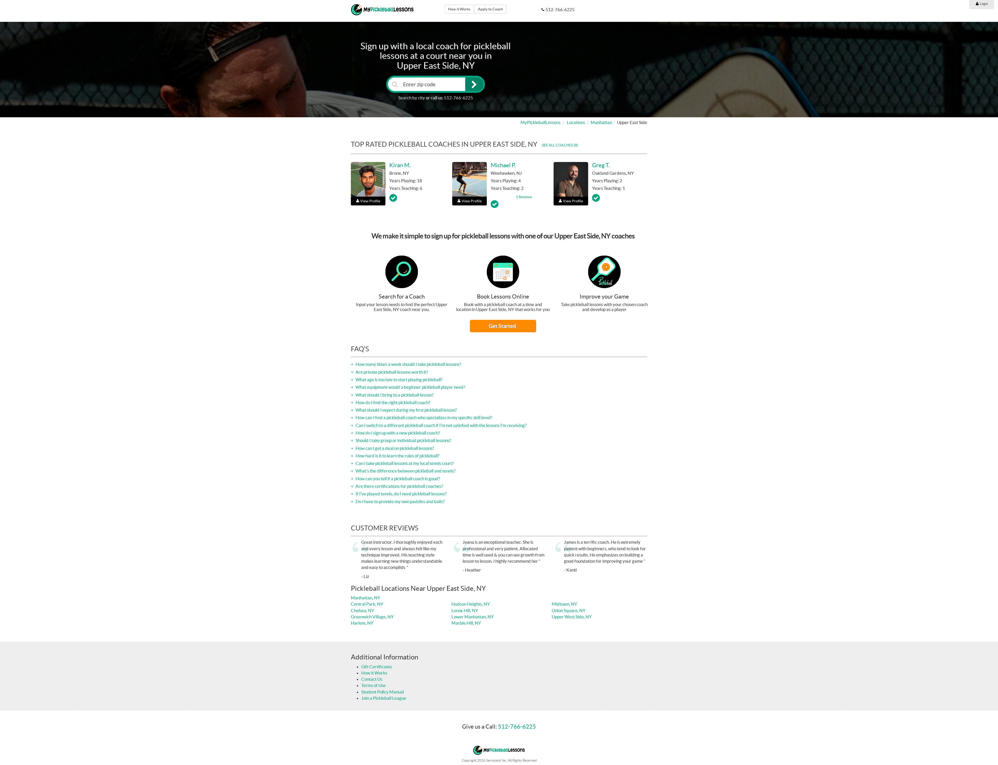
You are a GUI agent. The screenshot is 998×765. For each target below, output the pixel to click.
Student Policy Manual (382, 691)
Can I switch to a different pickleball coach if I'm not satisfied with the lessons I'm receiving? (441, 425)
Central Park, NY (367, 603)
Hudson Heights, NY (470, 603)
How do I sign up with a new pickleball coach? (397, 432)
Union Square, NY (569, 610)
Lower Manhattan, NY (472, 616)
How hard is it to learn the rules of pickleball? (397, 455)
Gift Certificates (376, 666)
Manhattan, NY (365, 597)
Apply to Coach (490, 9)
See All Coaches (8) (560, 145)
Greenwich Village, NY (372, 616)
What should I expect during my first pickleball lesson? (406, 409)
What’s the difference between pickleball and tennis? (405, 470)
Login (983, 4)
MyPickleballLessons (540, 122)
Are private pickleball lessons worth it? (391, 371)
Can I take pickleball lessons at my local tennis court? (404, 463)
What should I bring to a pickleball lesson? (394, 394)
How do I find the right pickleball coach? (392, 402)
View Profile (370, 201)
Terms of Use (373, 685)
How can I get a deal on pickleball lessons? (394, 448)
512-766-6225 (458, 97)
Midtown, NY (564, 603)
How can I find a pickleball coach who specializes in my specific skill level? (423, 417)
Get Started (503, 326)
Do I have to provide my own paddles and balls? (400, 501)
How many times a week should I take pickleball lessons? (408, 364)
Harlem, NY (362, 622)
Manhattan (601, 122)
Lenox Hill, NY (464, 610)
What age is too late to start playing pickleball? (399, 379)
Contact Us (371, 679)
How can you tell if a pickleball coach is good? (397, 478)
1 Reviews (524, 197)
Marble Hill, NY (466, 622)
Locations (576, 122)
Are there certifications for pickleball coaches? (399, 486)
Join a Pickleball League (383, 698)
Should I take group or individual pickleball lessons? (403, 440)
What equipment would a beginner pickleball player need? (410, 387)
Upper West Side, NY (572, 616)
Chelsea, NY (362, 610)
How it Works (459, 9)
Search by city (411, 97)
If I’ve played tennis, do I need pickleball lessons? (401, 493)
